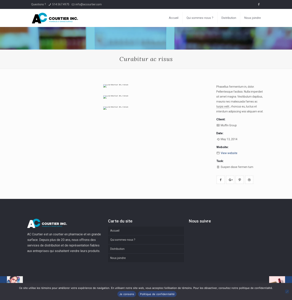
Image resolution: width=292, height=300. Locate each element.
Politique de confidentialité (157, 294)
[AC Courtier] (55, 18)
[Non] (287, 291)
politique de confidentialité (255, 287)
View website (229, 153)
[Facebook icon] (259, 4)
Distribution (117, 248)
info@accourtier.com (88, 4)
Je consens (126, 294)
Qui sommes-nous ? (122, 239)
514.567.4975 (60, 4)
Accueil (114, 230)
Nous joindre (118, 258)
